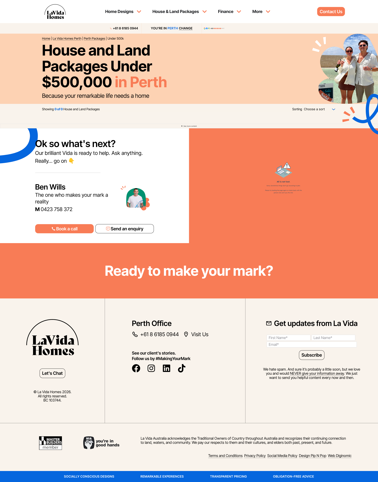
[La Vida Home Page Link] (55, 11)
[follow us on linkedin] (167, 368)
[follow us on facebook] (137, 368)
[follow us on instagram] (152, 368)
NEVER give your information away (317, 373)
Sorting (297, 109)
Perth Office (152, 323)
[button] (64, 228)
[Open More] (268, 11)
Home (46, 38)
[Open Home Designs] (139, 11)
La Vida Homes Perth (67, 38)
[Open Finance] (238, 11)
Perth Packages (94, 38)
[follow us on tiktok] (183, 368)
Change (186, 28)
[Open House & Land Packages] (204, 11)
